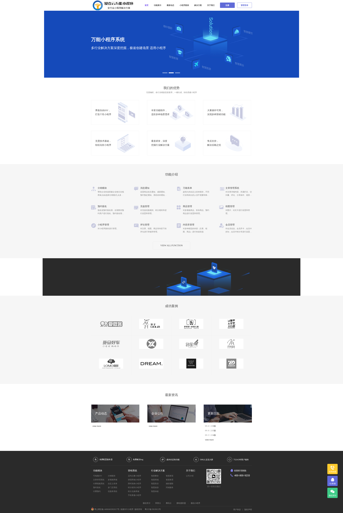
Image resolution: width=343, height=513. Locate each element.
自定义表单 (112, 484)
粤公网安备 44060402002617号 (106, 509)
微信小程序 (195, 503)
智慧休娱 (155, 491)
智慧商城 (155, 480)
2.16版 (213, 426)
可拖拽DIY (97, 476)
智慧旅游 (155, 487)
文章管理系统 (98, 480)
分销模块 (111, 476)
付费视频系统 (98, 484)
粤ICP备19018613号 (153, 509)
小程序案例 (184, 5)
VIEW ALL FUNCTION (171, 245)
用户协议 (237, 510)
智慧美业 (155, 484)
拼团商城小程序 (134, 480)
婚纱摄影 (169, 484)
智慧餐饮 (155, 476)
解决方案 (198, 5)
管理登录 (244, 5)
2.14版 (213, 435)
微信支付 (146, 503)
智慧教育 (169, 480)
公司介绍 (189, 476)
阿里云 (158, 503)
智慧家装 (169, 476)
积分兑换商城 (133, 491)
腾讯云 (169, 503)
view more (96, 426)
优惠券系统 (112, 491)
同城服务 (169, 487)
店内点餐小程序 (134, 476)
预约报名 (97, 487)
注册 (227, 5)
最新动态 (170, 5)
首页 (146, 5)
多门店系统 (112, 487)
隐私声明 (248, 510)
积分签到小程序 (134, 487)
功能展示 (157, 5)
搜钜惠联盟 (181, 503)
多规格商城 (112, 480)
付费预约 (97, 491)
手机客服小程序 (134, 495)
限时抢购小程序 (134, 484)
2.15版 (213, 431)
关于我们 (211, 5)
